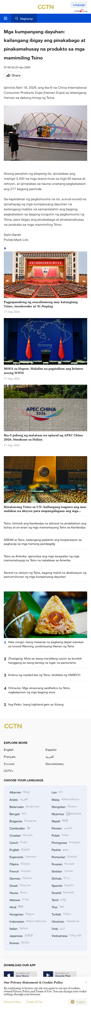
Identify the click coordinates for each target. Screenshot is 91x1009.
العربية (50, 756)
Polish (60, 835)
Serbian (62, 871)
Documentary (55, 764)
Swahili (63, 892)
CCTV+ (8, 771)
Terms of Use (34, 1001)
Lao (57, 792)
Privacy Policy (12, 1001)
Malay (65, 799)
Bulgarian (23, 820)
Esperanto (23, 856)
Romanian (64, 856)
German (21, 878)
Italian (19, 928)
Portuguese (66, 842)
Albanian (20, 792)
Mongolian (64, 806)
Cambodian (20, 828)
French (20, 871)
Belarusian (24, 806)
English (9, 749)
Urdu (58, 928)
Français (9, 756)
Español (51, 749)
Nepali (60, 820)
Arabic (19, 799)
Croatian (21, 835)
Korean (19, 942)
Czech (18, 842)
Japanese (21, 935)
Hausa (18, 892)
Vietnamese (66, 935)
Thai (58, 906)
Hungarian (22, 914)
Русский (9, 764)
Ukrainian (65, 921)
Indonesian (28, 921)
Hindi (16, 906)
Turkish (61, 914)
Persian (62, 828)
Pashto (60, 849)
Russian (63, 863)
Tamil (59, 899)
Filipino (20, 863)
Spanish (63, 885)
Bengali (18, 813)
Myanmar (66, 813)
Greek (20, 885)
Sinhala (61, 878)
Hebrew (19, 899)
